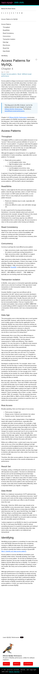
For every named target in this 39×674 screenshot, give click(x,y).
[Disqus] (19, 611)
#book (19, 74)
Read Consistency (8, 33)
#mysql (3, 74)
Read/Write (6, 30)
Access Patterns (6, 24)
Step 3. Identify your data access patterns (13, 551)
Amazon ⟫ (17, 663)
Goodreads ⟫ (28, 663)
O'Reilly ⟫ (6, 663)
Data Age (5, 42)
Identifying (4, 55)
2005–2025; (19, 2)
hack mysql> (8, 3)
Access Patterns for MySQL (9, 19)
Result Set (6, 48)
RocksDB (13, 267)
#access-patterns (11, 74)
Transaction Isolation (9, 39)
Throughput (6, 27)
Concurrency (7, 36)
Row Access (6, 45)
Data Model (6, 51)
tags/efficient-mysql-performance (14, 111)
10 (22, 13)
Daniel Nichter (14, 671)
